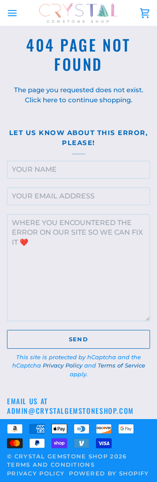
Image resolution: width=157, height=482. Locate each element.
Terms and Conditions (51, 464)
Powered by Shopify (109, 473)
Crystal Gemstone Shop (61, 456)
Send (78, 339)
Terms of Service (121, 365)
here (50, 100)
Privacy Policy (62, 365)
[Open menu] (20, 13)
